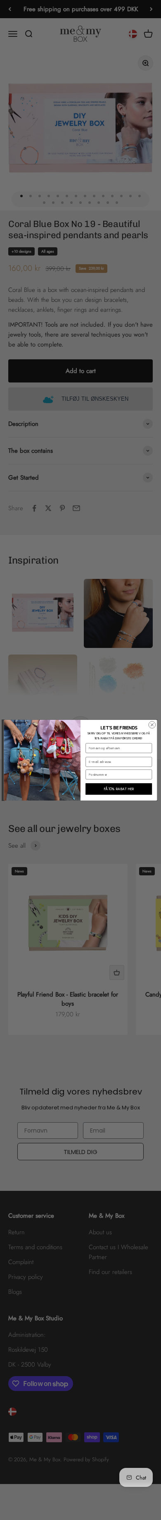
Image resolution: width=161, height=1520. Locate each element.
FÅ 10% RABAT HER (119, 788)
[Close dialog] (152, 724)
